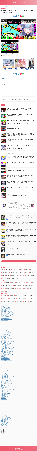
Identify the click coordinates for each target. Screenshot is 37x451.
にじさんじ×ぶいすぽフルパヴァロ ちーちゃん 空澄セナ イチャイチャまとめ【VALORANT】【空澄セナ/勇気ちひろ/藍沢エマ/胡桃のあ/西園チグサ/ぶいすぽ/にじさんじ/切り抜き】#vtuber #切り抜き (20, 147)
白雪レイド (8, 301)
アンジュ (24, 282)
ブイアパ (27, 298)
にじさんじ (12, 282)
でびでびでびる (7, 282)
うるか (29, 295)
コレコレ (18, 298)
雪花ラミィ (8, 278)
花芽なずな (30, 301)
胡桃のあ (21, 301)
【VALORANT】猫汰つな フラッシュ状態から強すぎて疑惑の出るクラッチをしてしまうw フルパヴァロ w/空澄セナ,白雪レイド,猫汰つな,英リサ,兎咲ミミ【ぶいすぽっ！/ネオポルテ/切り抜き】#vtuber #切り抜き (21, 122)
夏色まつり (26, 272)
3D (2, 295)
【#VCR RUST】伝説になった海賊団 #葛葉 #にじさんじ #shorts (18, 254)
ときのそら (26, 269)
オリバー (33, 282)
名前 (3, 95)
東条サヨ (16, 69)
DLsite (32, 58)
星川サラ (3, 288)
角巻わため (3, 278)
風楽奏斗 (3, 291)
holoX (9, 269)
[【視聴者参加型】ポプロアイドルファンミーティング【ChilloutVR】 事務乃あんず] (8, 63)
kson (8, 295)
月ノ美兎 (7, 288)
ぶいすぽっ (5, 78)
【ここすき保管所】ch (5, 53)
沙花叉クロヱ (28, 275)
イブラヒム (28, 282)
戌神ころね (7, 275)
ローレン (7, 285)
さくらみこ (21, 269)
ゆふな (6, 298)
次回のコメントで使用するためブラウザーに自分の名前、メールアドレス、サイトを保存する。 (16, 99)
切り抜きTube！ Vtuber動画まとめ (19, 2)
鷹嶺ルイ (18, 278)
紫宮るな (13, 301)
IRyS (12, 269)
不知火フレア (12, 272)
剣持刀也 (30, 285)
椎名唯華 (17, 288)
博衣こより (22, 272)
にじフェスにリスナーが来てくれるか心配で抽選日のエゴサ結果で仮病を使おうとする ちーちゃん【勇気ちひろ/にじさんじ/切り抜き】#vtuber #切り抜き (20, 157)
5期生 (3, 269)
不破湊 (15, 285)
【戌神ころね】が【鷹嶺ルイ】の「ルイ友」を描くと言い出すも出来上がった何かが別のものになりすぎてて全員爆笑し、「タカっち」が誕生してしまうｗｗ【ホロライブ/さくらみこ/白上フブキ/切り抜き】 (21, 223)
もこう (3, 298)
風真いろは (13, 278)
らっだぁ (10, 298)
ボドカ (31, 298)
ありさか (24, 295)
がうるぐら (16, 269)
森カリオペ (22, 275)
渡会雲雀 (29, 288)
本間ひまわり (12, 288)
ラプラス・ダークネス (5, 272)
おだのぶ (32, 295)
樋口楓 (21, 288)
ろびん (14, 298)
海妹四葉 (25, 288)
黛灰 (6, 291)
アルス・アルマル (18, 282)
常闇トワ (3, 275)
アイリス (31, 269)
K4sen (5, 295)
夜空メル (31, 272)
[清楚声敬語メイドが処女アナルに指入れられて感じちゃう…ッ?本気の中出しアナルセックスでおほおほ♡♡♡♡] (20, 63)
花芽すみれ (25, 301)
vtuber (3, 78)
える (2, 282)
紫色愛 (17, 301)
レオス (3, 285)
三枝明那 (11, 285)
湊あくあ (32, 275)
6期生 (6, 269)
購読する (3, 260)
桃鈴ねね (18, 275)
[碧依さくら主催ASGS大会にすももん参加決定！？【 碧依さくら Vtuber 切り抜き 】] (18, 16)
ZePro (16, 295)
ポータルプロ (4, 69)
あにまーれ (20, 295)
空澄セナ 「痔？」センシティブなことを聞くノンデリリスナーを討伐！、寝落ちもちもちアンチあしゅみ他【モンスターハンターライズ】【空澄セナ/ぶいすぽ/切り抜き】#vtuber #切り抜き (20, 134)
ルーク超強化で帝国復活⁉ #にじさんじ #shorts (15, 248)
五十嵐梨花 (19, 285)
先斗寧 (24, 285)
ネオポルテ (23, 298)
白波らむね (3, 301)
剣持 (27, 285)
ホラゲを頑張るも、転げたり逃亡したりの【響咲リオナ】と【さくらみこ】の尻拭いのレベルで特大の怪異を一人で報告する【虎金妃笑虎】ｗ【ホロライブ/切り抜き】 (21, 217)
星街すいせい (13, 275)
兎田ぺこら (17, 272)
